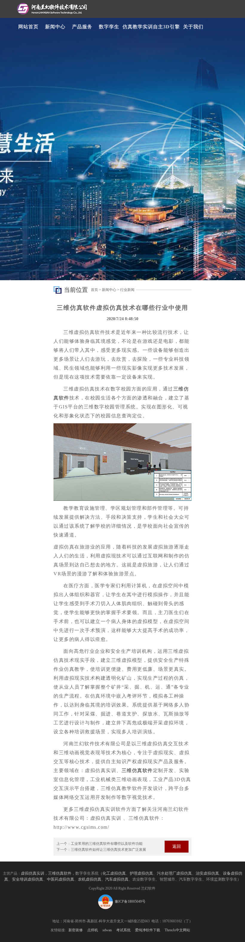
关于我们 (193, 26)
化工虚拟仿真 (114, 873)
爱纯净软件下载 (147, 930)
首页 (94, 290)
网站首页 (28, 26)
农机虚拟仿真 (89, 879)
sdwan (107, 930)
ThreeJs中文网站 (177, 930)
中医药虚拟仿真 (60, 879)
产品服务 (82, 26)
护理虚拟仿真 (141, 873)
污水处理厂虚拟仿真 (174, 873)
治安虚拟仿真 (207, 873)
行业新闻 (127, 290)
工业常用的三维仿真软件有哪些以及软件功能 (107, 844)
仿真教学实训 (137, 26)
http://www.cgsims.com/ (81, 827)
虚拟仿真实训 (32, 873)
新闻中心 (55, 26)
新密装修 (75, 930)
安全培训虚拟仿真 (27, 879)
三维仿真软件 (59, 873)
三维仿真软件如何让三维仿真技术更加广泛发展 (108, 850)
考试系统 (123, 930)
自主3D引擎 (166, 26)
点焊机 (92, 930)
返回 (176, 846)
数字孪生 (109, 26)
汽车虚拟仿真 (116, 879)
